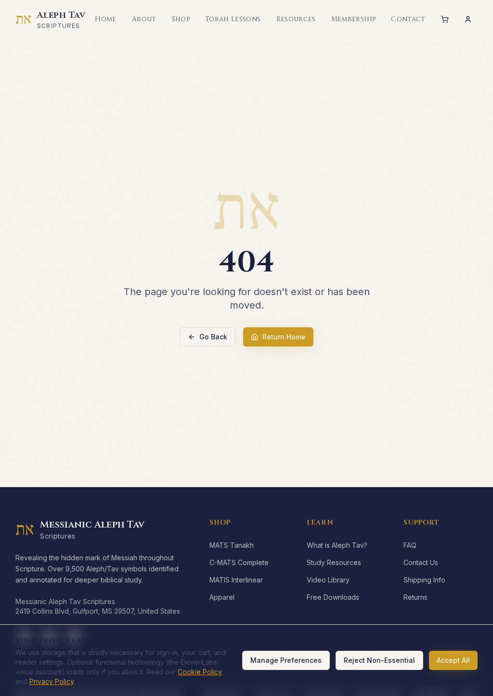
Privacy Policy (51, 681)
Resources (296, 19)
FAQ (409, 545)
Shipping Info (424, 580)
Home (105, 19)
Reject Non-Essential (379, 660)
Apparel (221, 597)
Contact (408, 19)
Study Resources (334, 562)
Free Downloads (333, 597)
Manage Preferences (286, 660)
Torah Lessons (233, 19)
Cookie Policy (200, 672)
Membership (353, 19)
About (144, 19)
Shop (181, 19)
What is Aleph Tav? (337, 545)
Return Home (284, 337)
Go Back (213, 337)
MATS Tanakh (231, 545)
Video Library (328, 580)
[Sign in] (468, 19)
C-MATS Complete (239, 562)
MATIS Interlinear (236, 580)
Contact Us (420, 562)
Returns (415, 597)
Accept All (453, 660)
